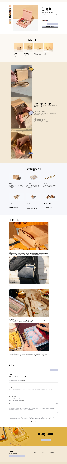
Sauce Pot (35, 53)
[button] (52, 24)
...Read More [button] (23, 380)
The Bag (15, 53)
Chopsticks (45, 53)
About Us (43, 452)
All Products (35, 452)
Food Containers (26, 53)
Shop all (15, 56)
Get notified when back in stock (50, 26)
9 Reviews (47, 10)
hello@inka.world (52, 452)
